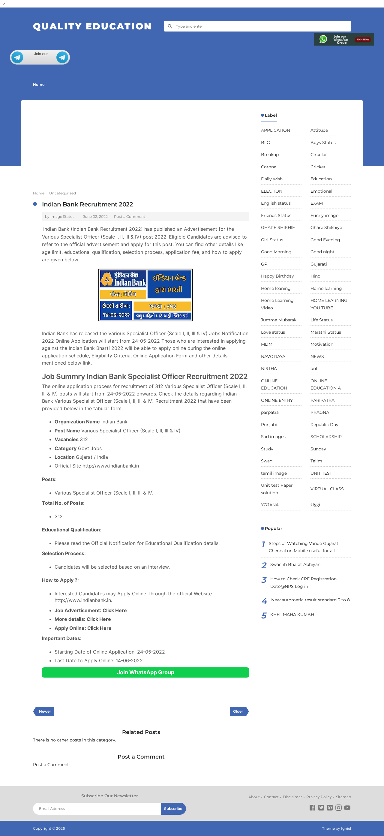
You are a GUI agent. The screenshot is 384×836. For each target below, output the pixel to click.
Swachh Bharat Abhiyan (295, 564)
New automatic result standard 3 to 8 (310, 600)
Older (238, 711)
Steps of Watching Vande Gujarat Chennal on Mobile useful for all (303, 547)
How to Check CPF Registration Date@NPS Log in (303, 582)
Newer (45, 711)
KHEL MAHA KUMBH (292, 614)
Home (38, 84)
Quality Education (92, 26)
